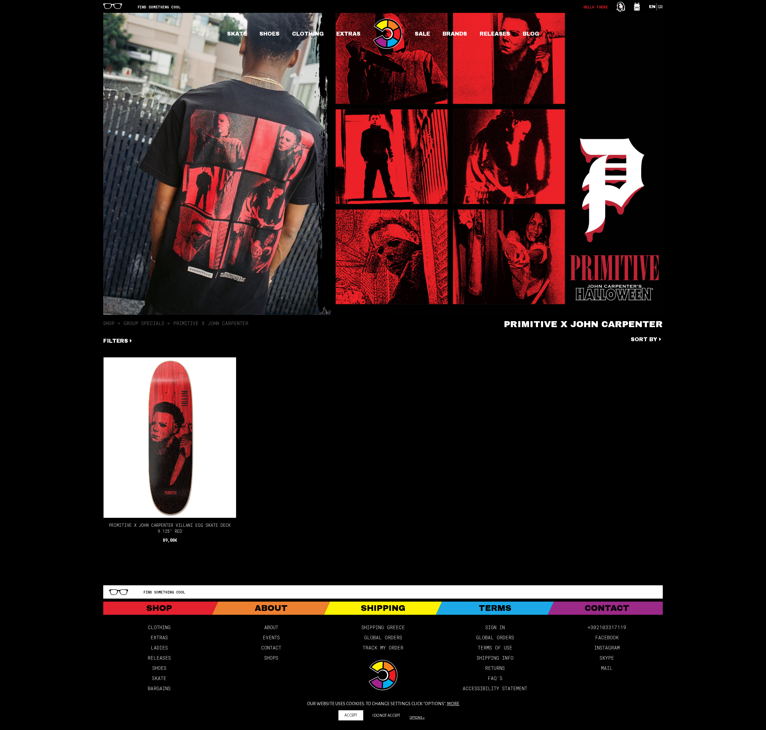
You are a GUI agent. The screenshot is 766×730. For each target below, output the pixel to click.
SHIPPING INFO (495, 658)
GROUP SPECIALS (144, 323)
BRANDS (455, 34)
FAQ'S (495, 678)
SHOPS (271, 658)
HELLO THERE (595, 6)
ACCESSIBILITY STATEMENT (495, 688)
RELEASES (495, 34)
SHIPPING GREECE (383, 627)
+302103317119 (607, 627)
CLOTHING (308, 34)
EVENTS (271, 637)
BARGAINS (159, 688)
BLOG (531, 34)
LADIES (159, 647)
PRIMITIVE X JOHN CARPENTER (210, 323)
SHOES (269, 34)
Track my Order (383, 647)
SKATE (237, 34)
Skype (607, 658)
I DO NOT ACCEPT (386, 716)
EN (652, 6)
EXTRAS (348, 34)
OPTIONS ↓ (417, 717)
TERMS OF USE (495, 647)
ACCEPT (350, 715)
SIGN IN (495, 627)
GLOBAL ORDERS (383, 637)
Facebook (607, 637)
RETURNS (495, 668)
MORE (453, 703)
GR (660, 7)
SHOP (109, 323)
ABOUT (271, 627)
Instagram (607, 647)
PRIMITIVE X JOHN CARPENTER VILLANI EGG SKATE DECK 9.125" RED (170, 528)
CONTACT (271, 647)
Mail (607, 668)
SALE (422, 34)
